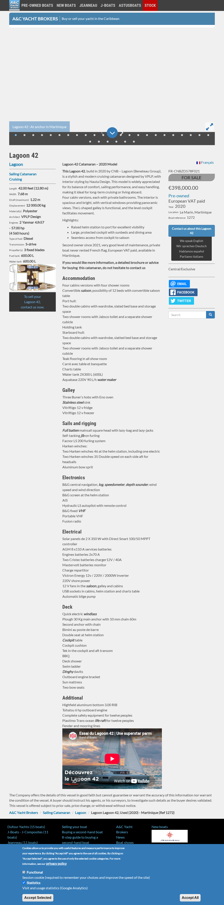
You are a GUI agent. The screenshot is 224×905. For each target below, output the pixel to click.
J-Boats (108, 5)
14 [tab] (129, 135)
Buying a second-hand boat (82, 832)
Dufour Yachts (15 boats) (26, 827)
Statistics (33, 883)
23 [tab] (208, 135)
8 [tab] (77, 135)
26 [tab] (107, 142)
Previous (102, 132)
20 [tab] (182, 135)
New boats (66, 5)
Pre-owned (178, 195)
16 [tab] (147, 135)
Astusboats (130, 5)
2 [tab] (24, 135)
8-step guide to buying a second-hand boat (80, 839)
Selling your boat (74, 827)
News (120, 837)
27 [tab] (116, 142)
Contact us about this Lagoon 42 (191, 231)
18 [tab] (164, 135)
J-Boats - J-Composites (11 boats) (27, 834)
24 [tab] (90, 142)
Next (121, 132)
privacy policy (56, 863)
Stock (150, 5)
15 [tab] (138, 135)
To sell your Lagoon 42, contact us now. (32, 301)
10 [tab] (94, 135)
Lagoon (16, 164)
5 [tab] (50, 135)
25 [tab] (99, 142)
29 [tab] (134, 142)
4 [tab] (42, 135)
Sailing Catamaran (23, 174)
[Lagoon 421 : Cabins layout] (32, 277)
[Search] (210, 314)
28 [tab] (125, 142)
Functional (35, 872)
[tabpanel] (112, 80)
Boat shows (125, 842)
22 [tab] (199, 135)
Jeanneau (88, 5)
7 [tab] (68, 135)
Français (207, 162)
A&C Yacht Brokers (35, 18)
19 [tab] (173, 135)
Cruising (15, 179)
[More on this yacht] (112, 132)
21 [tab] (190, 135)
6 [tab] (59, 135)
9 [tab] (85, 135)
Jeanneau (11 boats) (22, 842)
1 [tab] (15, 135)
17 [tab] (155, 135)
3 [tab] (33, 135)
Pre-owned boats (37, 5)
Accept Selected (37, 898)
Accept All (190, 898)
